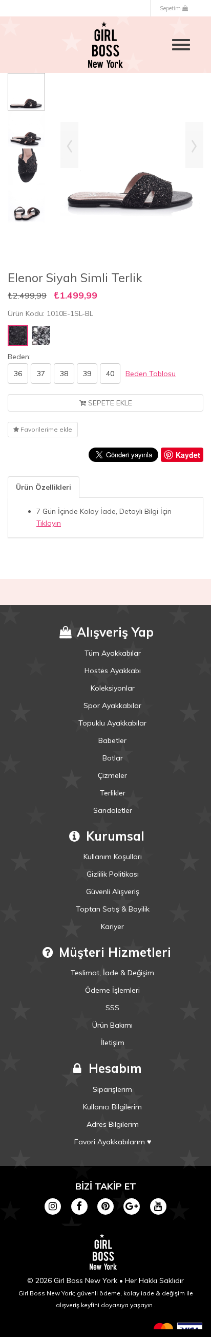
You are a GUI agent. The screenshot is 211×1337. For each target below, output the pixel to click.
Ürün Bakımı (112, 1025)
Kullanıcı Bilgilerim (112, 1106)
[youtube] (158, 1205)
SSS (112, 1007)
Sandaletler (112, 810)
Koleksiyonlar (113, 688)
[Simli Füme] (41, 335)
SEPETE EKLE (109, 402)
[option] (26, 91)
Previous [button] (69, 145)
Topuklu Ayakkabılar (112, 723)
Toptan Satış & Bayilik (113, 909)
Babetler (112, 740)
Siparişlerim (112, 1089)
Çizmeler (112, 775)
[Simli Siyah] (18, 335)
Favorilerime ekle (45, 429)
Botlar (112, 758)
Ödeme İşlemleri (112, 990)
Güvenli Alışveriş (112, 891)
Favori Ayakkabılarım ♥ (112, 1141)
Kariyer (112, 926)
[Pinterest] (105, 1205)
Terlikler (112, 792)
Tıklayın (48, 523)
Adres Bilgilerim (113, 1124)
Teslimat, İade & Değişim (112, 972)
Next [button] (194, 145)
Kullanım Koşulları (112, 856)
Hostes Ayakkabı (113, 670)
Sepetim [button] (171, 8)
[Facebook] (79, 1205)
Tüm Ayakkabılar (113, 653)
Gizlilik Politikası (113, 874)
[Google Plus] (131, 1205)
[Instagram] (53, 1205)
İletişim (112, 1042)
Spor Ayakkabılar (112, 705)
